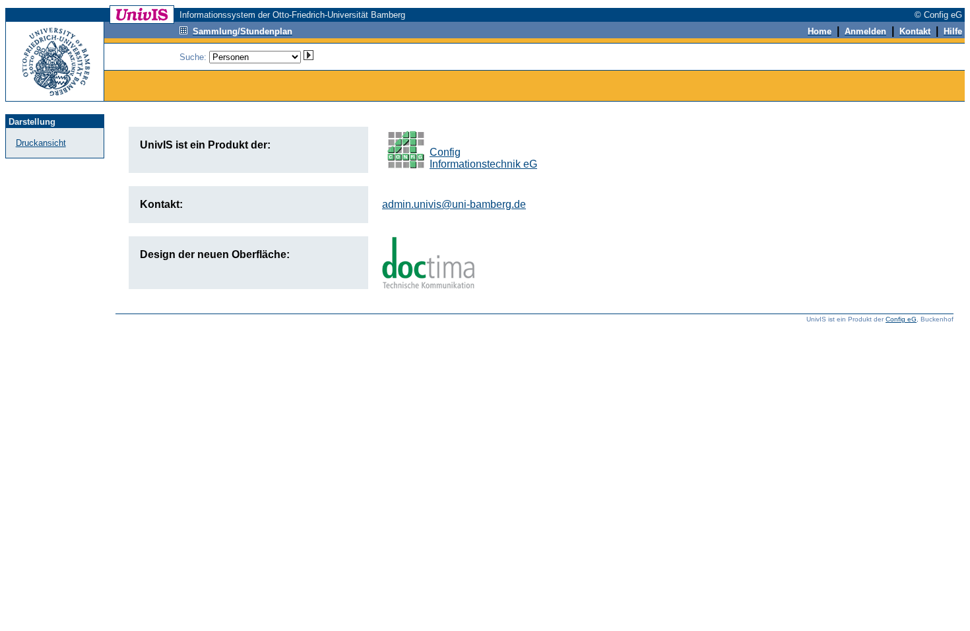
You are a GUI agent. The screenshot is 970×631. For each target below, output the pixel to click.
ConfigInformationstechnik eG (483, 158)
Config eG (901, 319)
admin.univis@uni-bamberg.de (454, 204)
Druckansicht (41, 143)
